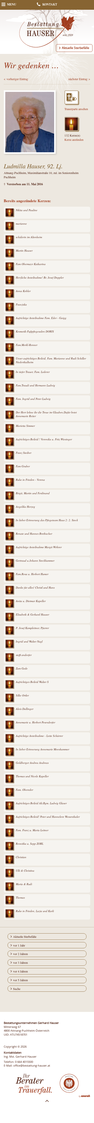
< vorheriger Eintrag (16, 79)
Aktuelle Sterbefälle (75, 48)
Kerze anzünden (73, 140)
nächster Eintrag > (79, 79)
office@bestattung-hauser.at (31, 1065)
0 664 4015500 (24, 1062)
